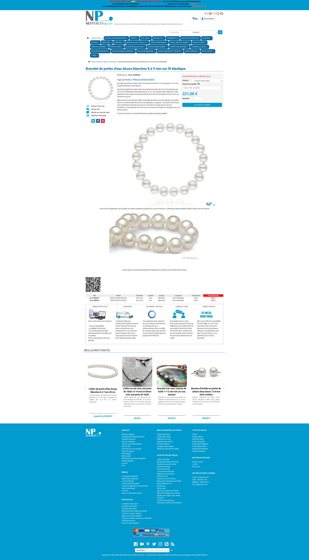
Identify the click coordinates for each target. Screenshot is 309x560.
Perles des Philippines (200, 444)
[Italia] (214, 13)
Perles (194, 434)
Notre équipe (126, 454)
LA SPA (195, 464)
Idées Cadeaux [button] (191, 51)
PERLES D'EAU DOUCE (143, 79)
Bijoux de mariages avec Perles (168, 493)
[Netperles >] (88, 62)
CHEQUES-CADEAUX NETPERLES (169, 503)
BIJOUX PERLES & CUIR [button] (135, 47)
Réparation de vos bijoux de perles (134, 511)
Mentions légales (128, 434)
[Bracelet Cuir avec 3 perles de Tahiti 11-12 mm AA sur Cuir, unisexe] (172, 372)
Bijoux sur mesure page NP (132, 516)
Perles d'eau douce (199, 446)
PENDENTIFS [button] (172, 38)
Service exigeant (128, 461)
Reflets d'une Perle (164, 439)
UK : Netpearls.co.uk (199, 484)
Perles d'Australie (198, 441)
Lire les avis (95, 109)
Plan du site (126, 446)
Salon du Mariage (128, 488)
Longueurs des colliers (165, 446)
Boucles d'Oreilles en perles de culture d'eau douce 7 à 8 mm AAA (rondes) (206, 391)
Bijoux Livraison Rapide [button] (115, 38)
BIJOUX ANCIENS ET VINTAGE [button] (169, 51)
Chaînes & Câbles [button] (199, 47)
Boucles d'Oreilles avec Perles (168, 462)
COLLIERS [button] (145, 38)
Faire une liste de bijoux (130, 523)
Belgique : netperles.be (200, 482)
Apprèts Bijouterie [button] (178, 47)
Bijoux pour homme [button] (157, 47)
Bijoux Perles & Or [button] (99, 51)
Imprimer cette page (98, 115)
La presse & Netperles (130, 476)
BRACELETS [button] (158, 38)
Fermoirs (160, 498)
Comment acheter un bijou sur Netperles (137, 518)
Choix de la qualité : (190, 84)
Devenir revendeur (128, 441)
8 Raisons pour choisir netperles (133, 458)
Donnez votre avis (97, 106)
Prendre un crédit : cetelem (131, 513)
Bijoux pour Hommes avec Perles (169, 481)
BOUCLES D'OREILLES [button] (189, 38)
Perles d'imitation (163, 444)
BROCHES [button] (118, 42)
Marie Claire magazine (130, 479)
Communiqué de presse (130, 483)
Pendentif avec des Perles (166, 464)
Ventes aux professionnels (131, 444)
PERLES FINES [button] (116, 47)
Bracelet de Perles (163, 467)
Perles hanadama (198, 451)
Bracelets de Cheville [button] (136, 42)
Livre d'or (125, 491)
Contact (125, 463)
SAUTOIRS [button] (106, 42)
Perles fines (161, 486)
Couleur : (185, 80)
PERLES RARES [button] (199, 42)
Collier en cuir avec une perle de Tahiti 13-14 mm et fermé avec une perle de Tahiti (137, 391)
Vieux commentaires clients (132, 493)
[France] (206, 13)
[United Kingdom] (210, 13)
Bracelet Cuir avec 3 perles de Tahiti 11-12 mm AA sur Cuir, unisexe (171, 391)
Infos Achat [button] (207, 51)
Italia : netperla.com (199, 480)
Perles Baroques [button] (158, 42)
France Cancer (197, 462)
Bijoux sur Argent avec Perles (168, 491)
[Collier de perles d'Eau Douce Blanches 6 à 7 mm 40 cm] (103, 372)
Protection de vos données (131, 449)
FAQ (123, 466)
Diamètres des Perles (164, 441)
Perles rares (161, 488)
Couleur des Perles (164, 437)
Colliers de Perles (163, 459)
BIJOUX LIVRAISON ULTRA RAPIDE (153, 4)
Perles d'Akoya (197, 437)
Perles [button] (134, 38)
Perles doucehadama (200, 449)
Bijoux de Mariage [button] (145, 51)
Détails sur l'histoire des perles (168, 449)
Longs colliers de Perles (165, 471)
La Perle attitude (128, 481)
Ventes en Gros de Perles (166, 479)
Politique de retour (128, 521)
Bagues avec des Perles (165, 474)
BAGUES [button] (94, 42)
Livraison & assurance (130, 504)
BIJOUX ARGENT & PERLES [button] (122, 51)
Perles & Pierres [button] (98, 47)
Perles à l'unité (162, 476)
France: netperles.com (200, 477)
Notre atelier (126, 456)
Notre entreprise (128, 451)
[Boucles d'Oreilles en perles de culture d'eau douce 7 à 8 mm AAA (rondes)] (206, 372)
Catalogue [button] (96, 38)
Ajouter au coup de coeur (100, 112)
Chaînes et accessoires (165, 500)
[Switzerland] (217, 13)
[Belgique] (221, 13)
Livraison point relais (129, 506)
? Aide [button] (93, 55)
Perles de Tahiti (198, 439)
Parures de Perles (163, 469)
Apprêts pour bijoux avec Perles (168, 495)
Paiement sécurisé (128, 439)
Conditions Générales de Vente (133, 437)
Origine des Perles (163, 434)
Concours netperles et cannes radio (135, 486)
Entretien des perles (129, 508)
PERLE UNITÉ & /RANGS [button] (179, 42)
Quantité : (186, 98)
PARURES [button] (206, 38)
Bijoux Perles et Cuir (164, 483)
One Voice (196, 467)
